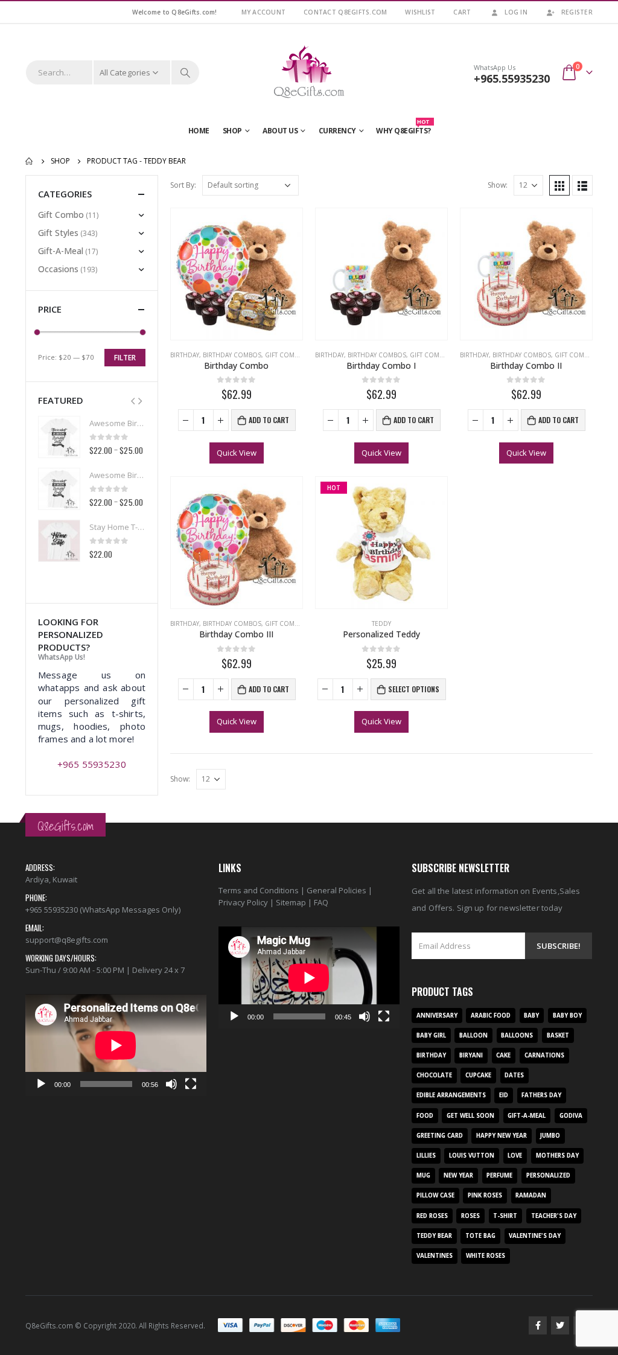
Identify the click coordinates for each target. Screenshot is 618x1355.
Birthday (184, 355)
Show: (498, 185)
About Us (280, 131)
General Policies (336, 890)
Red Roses (432, 1216)
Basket (558, 1035)
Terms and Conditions (258, 890)
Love (515, 1155)
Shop (232, 131)
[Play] (41, 1084)
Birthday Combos (232, 355)
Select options (413, 689)
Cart (462, 12)
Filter (125, 357)
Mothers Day (557, 1155)
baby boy (567, 1015)
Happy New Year (501, 1136)
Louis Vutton (471, 1155)
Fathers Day (541, 1095)
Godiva (570, 1116)
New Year (458, 1175)
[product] (236, 274)
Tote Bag (480, 1236)
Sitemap (291, 902)
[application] (115, 1045)
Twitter (560, 1325)
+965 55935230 (91, 764)
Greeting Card (439, 1136)
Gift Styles (58, 232)
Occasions (58, 269)
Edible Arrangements (451, 1095)
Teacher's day (553, 1216)
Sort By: (183, 185)
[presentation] (132, 400)
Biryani (471, 1055)
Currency (337, 131)
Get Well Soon (470, 1116)
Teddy (381, 623)
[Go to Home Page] (29, 161)
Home (198, 131)
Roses (470, 1216)
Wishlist (420, 12)
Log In (516, 12)
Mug (423, 1175)
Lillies (426, 1155)
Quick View (236, 452)
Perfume (499, 1175)
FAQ (321, 902)
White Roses (485, 1256)
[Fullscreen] (191, 1084)
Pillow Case (435, 1195)
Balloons (517, 1035)
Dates (514, 1075)
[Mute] (171, 1084)
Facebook (538, 1325)
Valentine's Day (535, 1236)
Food (424, 1116)
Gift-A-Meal (60, 251)
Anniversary (436, 1015)
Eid (503, 1095)
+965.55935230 (512, 78)
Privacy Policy (243, 902)
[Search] (185, 72)
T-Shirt (505, 1216)
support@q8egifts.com (66, 939)
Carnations (544, 1055)
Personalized (548, 1175)
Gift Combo (284, 355)
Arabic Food (491, 1015)
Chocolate (434, 1075)
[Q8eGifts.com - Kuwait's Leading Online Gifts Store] (309, 72)
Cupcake (478, 1075)
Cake (503, 1055)
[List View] (582, 185)
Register (577, 12)
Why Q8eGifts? (403, 128)
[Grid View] (559, 185)
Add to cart (269, 420)
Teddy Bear (434, 1236)
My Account (263, 12)
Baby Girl (431, 1035)
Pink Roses (485, 1195)
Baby (531, 1015)
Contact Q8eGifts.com (345, 12)
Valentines (434, 1256)
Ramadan (530, 1195)
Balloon (473, 1035)
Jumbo (550, 1136)
